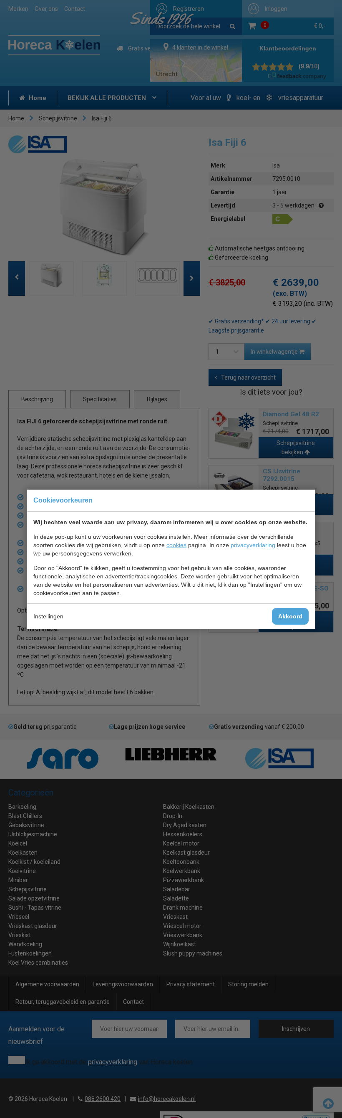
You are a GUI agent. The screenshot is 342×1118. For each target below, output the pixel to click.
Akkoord (290, 616)
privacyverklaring (253, 545)
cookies (176, 545)
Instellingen (48, 616)
